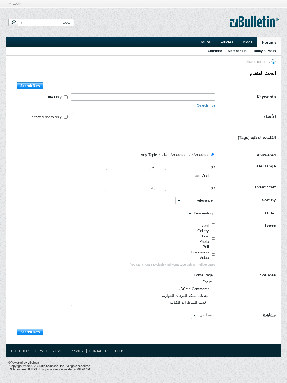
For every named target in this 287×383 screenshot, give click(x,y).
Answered (266, 155)
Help (119, 351)
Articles (226, 42)
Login (17, 4)
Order (270, 213)
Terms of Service (50, 351)
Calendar (215, 51)
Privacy (77, 351)
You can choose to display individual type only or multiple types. (172, 264)
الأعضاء (270, 116)
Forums (269, 42)
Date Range (265, 166)
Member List (238, 51)
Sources (268, 275)
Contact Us (99, 351)
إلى (153, 166)
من (212, 166)
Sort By (269, 200)
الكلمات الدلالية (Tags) (257, 137)
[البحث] (13, 22)
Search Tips (206, 105)
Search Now (30, 86)
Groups (204, 42)
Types (270, 225)
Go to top (20, 351)
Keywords (266, 96)
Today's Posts (264, 51)
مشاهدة (269, 315)
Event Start (265, 187)
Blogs (248, 42)
